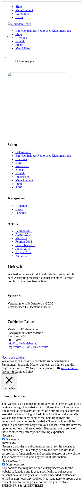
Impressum (22, 176)
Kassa (19, 17)
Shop (18, 6)
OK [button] (58, 368)
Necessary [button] (8, 435)
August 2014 (23, 234)
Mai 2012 (21, 255)
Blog (18, 162)
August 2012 (23, 252)
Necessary (12, 439)
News (19, 209)
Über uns (21, 159)
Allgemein (21, 205)
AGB (18, 187)
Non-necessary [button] (11, 460)
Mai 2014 (21, 238)
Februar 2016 (23, 231)
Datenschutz (23, 152)
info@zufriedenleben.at (22, 343)
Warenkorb (22, 13)
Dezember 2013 (25, 245)
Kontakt (20, 173)
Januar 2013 (22, 248)
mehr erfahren (69, 368)
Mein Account (24, 10)
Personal (20, 212)
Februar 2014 (23, 241)
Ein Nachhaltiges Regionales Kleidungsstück (43, 155)
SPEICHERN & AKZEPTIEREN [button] (23, 485)
